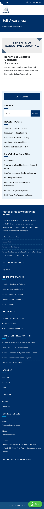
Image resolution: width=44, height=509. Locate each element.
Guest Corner (22, 96)
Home (5, 26)
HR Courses (9, 160)
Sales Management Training (12, 289)
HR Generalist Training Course (13, 318)
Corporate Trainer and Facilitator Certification (17, 184)
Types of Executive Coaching (15, 128)
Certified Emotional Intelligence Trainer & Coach (20, 166)
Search (35, 113)
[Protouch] (5, 10)
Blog (4, 387)
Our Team (6, 382)
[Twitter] (30, 2)
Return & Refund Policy (10, 237)
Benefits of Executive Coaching (16, 137)
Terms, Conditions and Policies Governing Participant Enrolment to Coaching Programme (21, 253)
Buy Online (6, 270)
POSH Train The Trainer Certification (18, 195)
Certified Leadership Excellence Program (20, 173)
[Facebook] (27, 2)
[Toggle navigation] (40, 10)
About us (5, 377)
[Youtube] (40, 2)
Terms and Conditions (10, 247)
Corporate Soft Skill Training (12, 294)
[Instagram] (37, 2)
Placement (6, 406)
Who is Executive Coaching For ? (17, 142)
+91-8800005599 (8, 435)
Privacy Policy (7, 242)
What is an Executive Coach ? (16, 147)
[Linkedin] (34, 2)
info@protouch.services (11, 425)
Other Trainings (8, 304)
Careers (5, 401)
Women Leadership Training (12, 299)
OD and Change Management (16, 190)
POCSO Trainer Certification (12, 363)
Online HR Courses (9, 323)
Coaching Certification (13, 177)
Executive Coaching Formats (15, 133)
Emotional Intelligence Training (13, 284)
